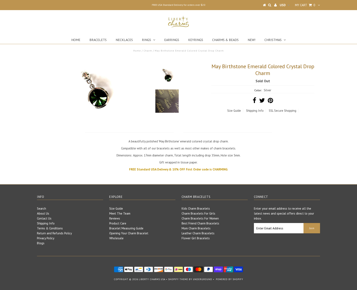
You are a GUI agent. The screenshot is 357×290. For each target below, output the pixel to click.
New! (251, 40)
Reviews (114, 218)
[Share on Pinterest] (270, 101)
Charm (148, 50)
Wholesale (116, 238)
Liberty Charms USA (152, 279)
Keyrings (195, 40)
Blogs (40, 243)
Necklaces (124, 40)
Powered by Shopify (229, 279)
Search (41, 208)
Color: (258, 90)
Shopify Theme (178, 279)
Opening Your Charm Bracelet (128, 233)
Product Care (117, 223)
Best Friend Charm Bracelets (200, 223)
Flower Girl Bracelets (196, 238)
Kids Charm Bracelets (196, 208)
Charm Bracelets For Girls (198, 213)
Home (75, 40)
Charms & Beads (225, 40)
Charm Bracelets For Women (200, 218)
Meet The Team (119, 213)
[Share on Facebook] (254, 101)
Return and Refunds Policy (54, 233)
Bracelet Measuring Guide (126, 228)
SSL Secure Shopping (282, 111)
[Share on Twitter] (262, 101)
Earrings (171, 40)
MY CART (305, 5)
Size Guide (234, 111)
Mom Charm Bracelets (196, 228)
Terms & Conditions (50, 228)
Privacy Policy (45, 238)
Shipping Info (255, 111)
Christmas (273, 40)
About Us (43, 213)
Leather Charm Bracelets (198, 233)
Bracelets (98, 40)
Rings (146, 40)
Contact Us (44, 218)
